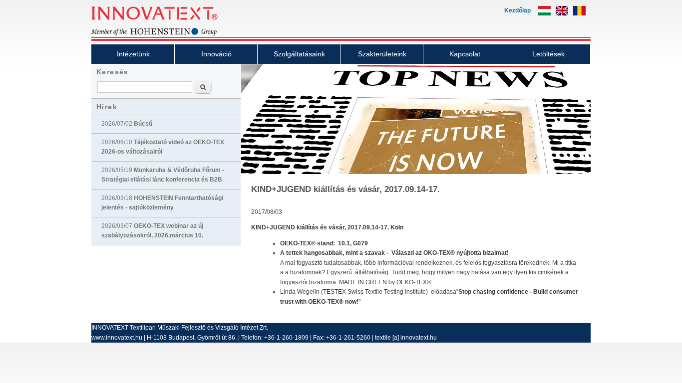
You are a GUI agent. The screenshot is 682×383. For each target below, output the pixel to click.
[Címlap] (171, 34)
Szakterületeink (382, 54)
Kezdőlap (517, 10)
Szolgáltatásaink (299, 54)
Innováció (216, 54)
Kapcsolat (464, 54)
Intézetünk (133, 54)
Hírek (106, 107)
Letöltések (548, 54)
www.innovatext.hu (116, 337)
